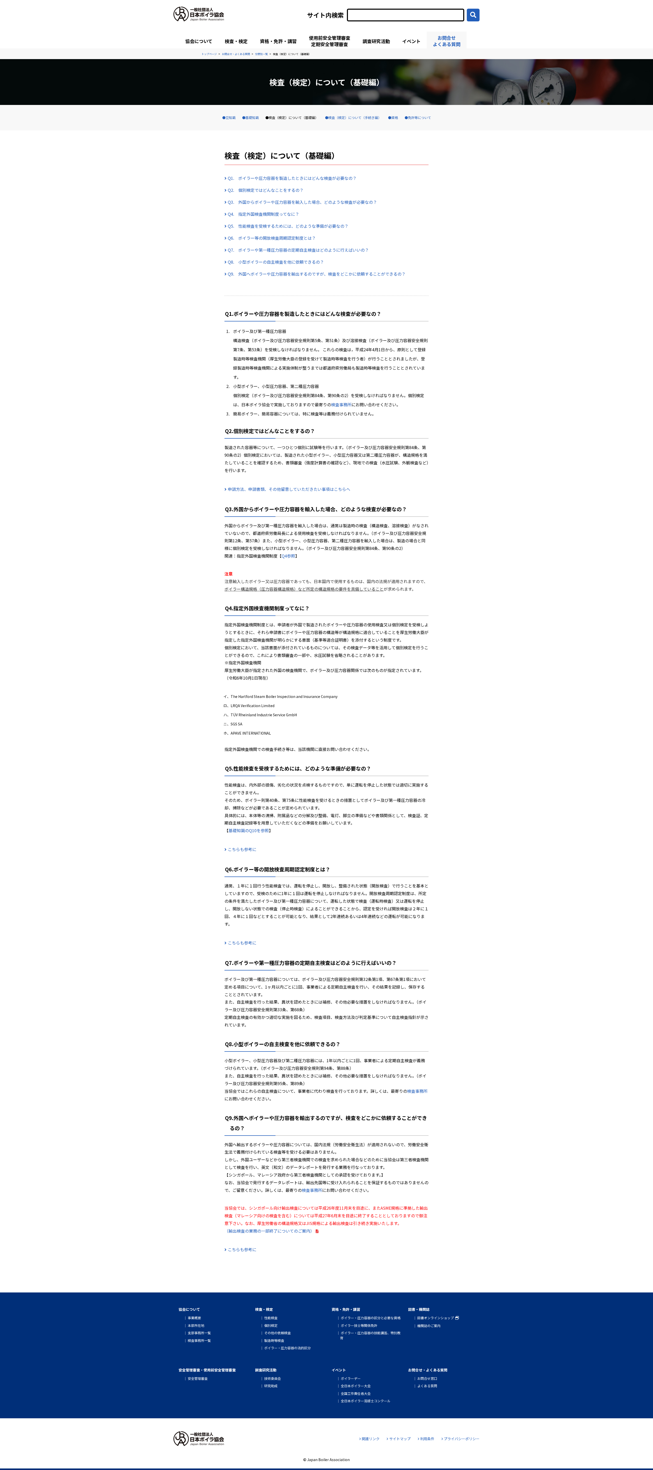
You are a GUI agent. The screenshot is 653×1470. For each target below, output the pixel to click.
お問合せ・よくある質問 (427, 1369)
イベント (411, 41)
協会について (198, 41)
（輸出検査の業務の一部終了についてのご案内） (269, 1231)
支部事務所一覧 (199, 1332)
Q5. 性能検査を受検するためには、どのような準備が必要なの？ (288, 226)
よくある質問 (427, 1385)
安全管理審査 (198, 1378)
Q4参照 (288, 556)
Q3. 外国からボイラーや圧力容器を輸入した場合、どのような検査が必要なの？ (302, 202)
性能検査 (271, 1317)
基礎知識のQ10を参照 (249, 830)
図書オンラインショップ (435, 1317)
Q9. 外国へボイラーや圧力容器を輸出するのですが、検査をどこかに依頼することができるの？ (317, 274)
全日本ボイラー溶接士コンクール (366, 1400)
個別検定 (271, 1325)
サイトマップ (399, 1438)
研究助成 (271, 1385)
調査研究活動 (376, 41)
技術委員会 (272, 1378)
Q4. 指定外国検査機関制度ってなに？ (263, 214)
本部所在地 (196, 1325)
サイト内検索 (325, 15)
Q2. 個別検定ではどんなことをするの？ (266, 190)
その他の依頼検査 (277, 1332)
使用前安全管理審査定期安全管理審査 (329, 40)
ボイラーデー (351, 1378)
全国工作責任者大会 (356, 1393)
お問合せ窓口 (427, 1378)
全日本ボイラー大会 (356, 1385)
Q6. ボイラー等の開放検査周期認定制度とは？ (272, 238)
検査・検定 (236, 41)
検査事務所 (341, 404)
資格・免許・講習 (278, 41)
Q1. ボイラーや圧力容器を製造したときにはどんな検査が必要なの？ (292, 178)
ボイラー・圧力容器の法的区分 (287, 1347)
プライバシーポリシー (462, 1438)
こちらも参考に (242, 849)
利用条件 (427, 1438)
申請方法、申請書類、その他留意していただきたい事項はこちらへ (289, 489)
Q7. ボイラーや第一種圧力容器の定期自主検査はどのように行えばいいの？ (298, 250)
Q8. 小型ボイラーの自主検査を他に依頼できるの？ (276, 262)
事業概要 (194, 1317)
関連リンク (371, 1438)
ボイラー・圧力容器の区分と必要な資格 (370, 1317)
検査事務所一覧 (199, 1340)
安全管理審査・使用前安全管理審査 (207, 1369)
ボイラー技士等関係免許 (359, 1325)
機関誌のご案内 (429, 1325)
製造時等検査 (274, 1340)
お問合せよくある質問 (446, 40)
